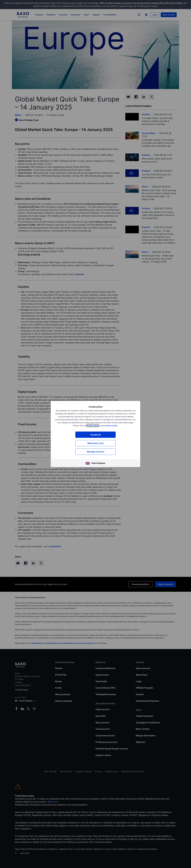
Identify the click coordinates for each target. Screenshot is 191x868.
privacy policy (111, 425)
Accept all (95, 434)
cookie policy (92, 425)
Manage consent (95, 451)
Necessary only (95, 443)
